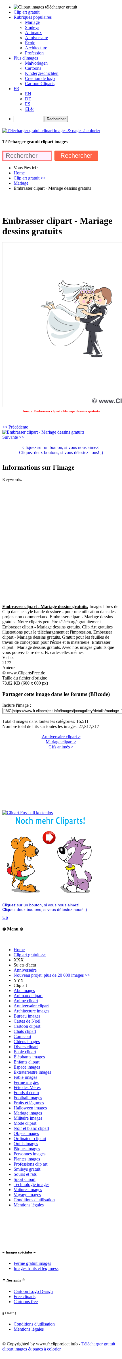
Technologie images (31, 1184)
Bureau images (27, 1016)
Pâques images (27, 1148)
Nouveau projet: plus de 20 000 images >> (52, 975)
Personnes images (29, 1153)
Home (19, 949)
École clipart (25, 1051)
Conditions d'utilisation (34, 1199)
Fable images (25, 1077)
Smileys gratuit (27, 1169)
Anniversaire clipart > (61, 736)
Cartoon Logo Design (33, 1291)
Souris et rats (25, 1174)
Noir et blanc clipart (31, 1128)
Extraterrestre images (32, 1072)
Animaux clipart (28, 995)
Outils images (26, 1143)
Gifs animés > (61, 746)
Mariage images (28, 1113)
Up (5, 917)
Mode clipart (25, 1123)
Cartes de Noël (27, 1021)
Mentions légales (29, 1204)
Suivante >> (13, 437)
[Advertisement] (61, 202)
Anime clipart (26, 1000)
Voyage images (27, 1194)
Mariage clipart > (61, 741)
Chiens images (27, 1041)
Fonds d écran (26, 1092)
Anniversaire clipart (31, 1005)
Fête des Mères (27, 1087)
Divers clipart (26, 1046)
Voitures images (28, 1189)
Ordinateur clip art (30, 1138)
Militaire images (28, 1118)
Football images (28, 1097)
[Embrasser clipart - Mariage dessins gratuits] (43, 432)
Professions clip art (30, 1164)
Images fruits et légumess (36, 1268)
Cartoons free (26, 1301)
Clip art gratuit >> (30, 954)
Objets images (26, 1133)
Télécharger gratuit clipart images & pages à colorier (58, 1346)
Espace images (27, 1067)
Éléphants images (29, 1056)
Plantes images (27, 1159)
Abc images (24, 990)
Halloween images (30, 1107)
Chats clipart (25, 1031)
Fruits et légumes (29, 1102)
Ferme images (26, 1082)
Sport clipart (24, 1179)
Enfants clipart (26, 1062)
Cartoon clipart (27, 1026)
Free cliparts (24, 1296)
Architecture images (31, 1010)
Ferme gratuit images (32, 1263)
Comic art (22, 1036)
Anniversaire (25, 970)
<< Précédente (15, 427)
